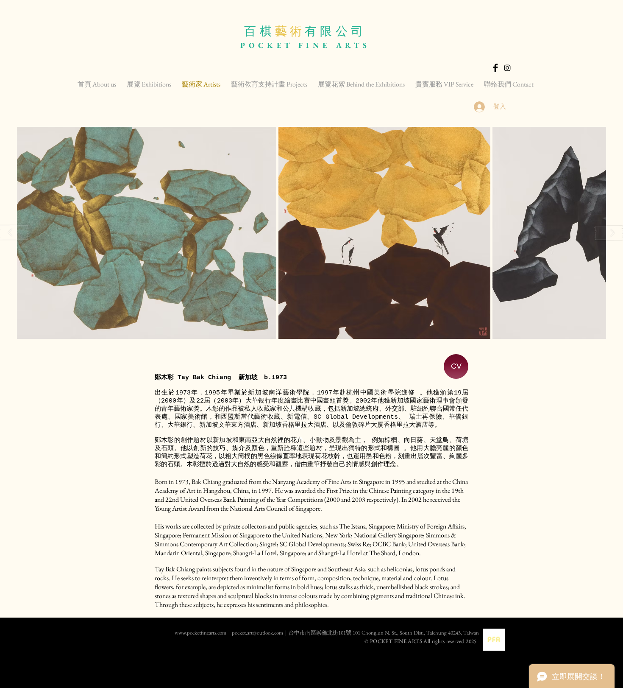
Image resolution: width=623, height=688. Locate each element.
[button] (146, 233)
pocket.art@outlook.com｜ (260, 632)
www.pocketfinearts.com (171, 632)
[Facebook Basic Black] (495, 68)
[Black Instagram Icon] (507, 68)
